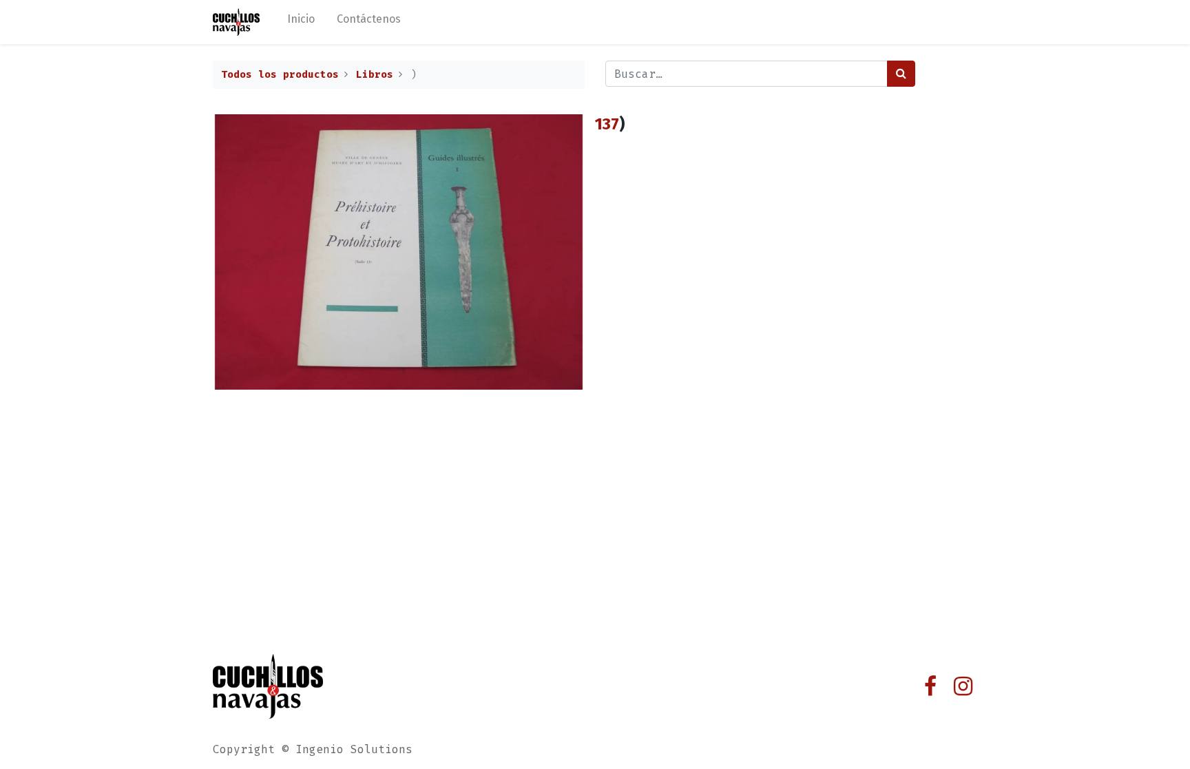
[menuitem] (301, 22)
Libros (374, 74)
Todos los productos (280, 74)
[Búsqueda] (901, 74)
